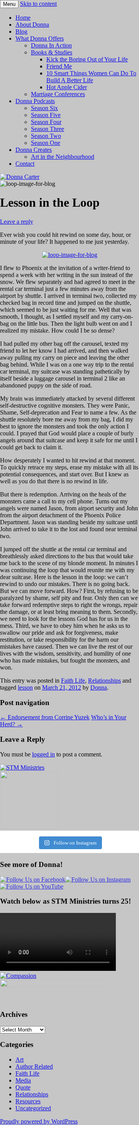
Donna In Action (51, 45)
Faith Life (73, 680)
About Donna (32, 24)
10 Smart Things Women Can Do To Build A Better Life (91, 76)
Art (19, 1059)
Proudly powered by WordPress (39, 1121)
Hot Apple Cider (66, 87)
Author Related (34, 1066)
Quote (23, 1087)
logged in (43, 754)
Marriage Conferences (58, 94)
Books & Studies (51, 52)
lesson (25, 687)
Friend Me (59, 66)
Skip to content (38, 3)
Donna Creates (33, 149)
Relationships (104, 680)
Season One (45, 142)
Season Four (46, 122)
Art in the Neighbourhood (62, 156)
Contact (24, 163)
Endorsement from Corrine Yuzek (45, 717)
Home (23, 17)
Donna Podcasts (35, 101)
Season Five (46, 115)
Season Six (44, 108)
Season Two (46, 136)
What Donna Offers (39, 38)
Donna (98, 687)
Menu (9, 4)
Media (23, 1080)
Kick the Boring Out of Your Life (87, 59)
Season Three (47, 129)
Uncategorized (33, 1108)
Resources (28, 1101)
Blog (21, 31)
